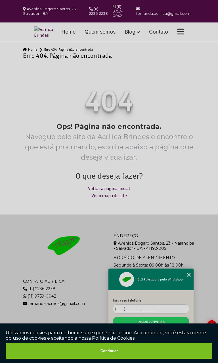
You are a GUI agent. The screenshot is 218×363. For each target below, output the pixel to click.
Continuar (109, 351)
